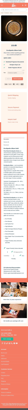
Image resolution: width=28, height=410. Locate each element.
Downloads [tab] (6, 145)
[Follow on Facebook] (2, 343)
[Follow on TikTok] (7, 343)
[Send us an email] (9, 343)
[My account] (22, 5)
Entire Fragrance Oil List (14, 67)
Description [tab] (6, 139)
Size (5, 72)
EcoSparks (7, 12)
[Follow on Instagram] (4, 343)
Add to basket (17, 78)
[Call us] (12, 343)
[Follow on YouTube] (16, 343)
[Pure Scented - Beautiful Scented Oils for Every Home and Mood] (14, 5)
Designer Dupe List (15, 64)
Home (2, 12)
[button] (2, 5)
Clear (23, 70)
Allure (11, 12)
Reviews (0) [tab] (6, 142)
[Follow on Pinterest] (14, 343)
